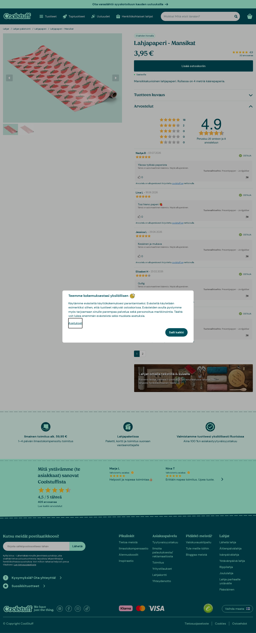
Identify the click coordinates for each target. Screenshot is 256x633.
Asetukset (75, 323)
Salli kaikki (176, 332)
